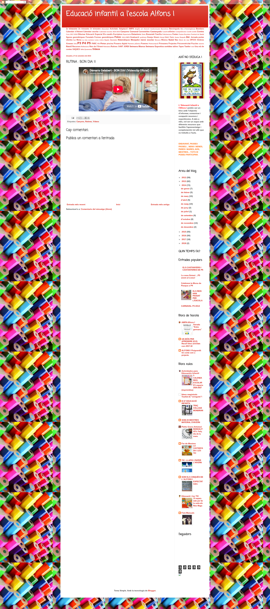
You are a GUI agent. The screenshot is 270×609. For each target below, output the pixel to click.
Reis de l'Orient (96, 47)
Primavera (163, 44)
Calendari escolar (91, 32)
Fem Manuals (188, 513)
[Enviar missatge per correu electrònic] (73, 118)
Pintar (103, 43)
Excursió (150, 34)
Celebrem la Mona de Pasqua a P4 (191, 284)
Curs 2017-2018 (71, 34)
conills (194, 31)
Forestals (90, 37)
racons (201, 43)
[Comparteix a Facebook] (85, 118)
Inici (118, 204)
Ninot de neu (184, 40)
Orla (75, 43)
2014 (184, 185)
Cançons (125, 31)
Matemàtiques (124, 40)
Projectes (172, 44)
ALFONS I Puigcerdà (191, 350)
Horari (162, 37)
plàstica (137, 43)
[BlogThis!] (80, 118)
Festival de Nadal (197, 34)
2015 (184, 232)
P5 (89, 43)
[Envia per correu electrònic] (77, 118)
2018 (184, 243)
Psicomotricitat (184, 44)
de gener (185, 188)
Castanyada (156, 31)
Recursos (76, 47)
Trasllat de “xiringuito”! (192, 397)
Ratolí (69, 46)
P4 (84, 43)
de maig (185, 204)
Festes (175, 34)
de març (185, 196)
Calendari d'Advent (74, 32)
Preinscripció (153, 43)
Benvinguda (174, 29)
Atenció (146, 29)
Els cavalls (108, 34)
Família (158, 34)
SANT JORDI (123, 47)
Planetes (131, 43)
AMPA (131, 29)
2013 (184, 181)
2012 (184, 177)
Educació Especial (94, 34)
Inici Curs (169, 37)
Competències (181, 31)
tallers (175, 47)
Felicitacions (167, 34)
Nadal (171, 40)
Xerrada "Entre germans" (197, 327)
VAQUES (76, 49)
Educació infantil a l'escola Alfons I (120, 14)
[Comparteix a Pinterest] (88, 118)
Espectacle (127, 34)
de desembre (187, 227)
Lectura (91, 40)
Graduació (134, 37)
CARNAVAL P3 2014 (190, 306)
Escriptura (117, 34)
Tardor (187, 46)
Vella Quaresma (86, 49)
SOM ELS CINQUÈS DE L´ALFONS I (192, 478)
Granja (150, 37)
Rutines (114, 47)
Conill (189, 31)
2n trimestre (83, 29)
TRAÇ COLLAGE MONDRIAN (198, 408)
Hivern (156, 37)
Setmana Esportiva (155, 46)
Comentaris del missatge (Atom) (96, 209)
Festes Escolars (185, 34)
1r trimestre (71, 29)
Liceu (97, 40)
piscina (110, 44)
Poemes (144, 44)
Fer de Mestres (189, 443)
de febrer (185, 192)
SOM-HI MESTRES (190, 420)
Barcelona (164, 29)
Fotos (117, 37)
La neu (84, 40)
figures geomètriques (75, 37)
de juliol (185, 211)
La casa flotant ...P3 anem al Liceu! (190, 276)
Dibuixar (81, 34)
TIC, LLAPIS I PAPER (191, 460)
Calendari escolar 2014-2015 (109, 31)
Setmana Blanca (137, 46)
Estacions (136, 34)
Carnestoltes (144, 32)
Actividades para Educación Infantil (190, 372)
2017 (184, 239)
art (142, 29)
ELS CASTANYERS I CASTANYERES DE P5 (193, 268)
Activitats (114, 29)
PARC (94, 44)
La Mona (77, 40)
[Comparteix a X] (83, 118)
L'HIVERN (197, 462)
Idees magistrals (189, 394)
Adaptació (123, 29)
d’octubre (186, 219)
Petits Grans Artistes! (192, 427)
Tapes (181, 47)
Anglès (137, 29)
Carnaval (134, 31)
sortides (168, 46)
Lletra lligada (104, 40)
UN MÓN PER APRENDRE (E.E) (189, 340)
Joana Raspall (180, 37)
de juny (185, 208)
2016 (184, 235)
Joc (188, 37)
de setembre (187, 215)
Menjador (135, 40)
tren (192, 46)
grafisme (143, 37)
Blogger (152, 590)
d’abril (184, 200)
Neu (176, 40)
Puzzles (194, 44)
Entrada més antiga (160, 204)
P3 (79, 43)
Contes (200, 31)
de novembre (187, 223)
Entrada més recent (76, 204)
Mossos (158, 40)
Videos (96, 49)
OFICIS (193, 40)
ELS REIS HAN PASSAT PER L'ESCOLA (197, 296)
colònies (171, 32)
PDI (98, 43)
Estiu (144, 34)
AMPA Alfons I (188, 322)
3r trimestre (95, 29)
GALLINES (126, 37)
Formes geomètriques (104, 37)
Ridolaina (106, 46)
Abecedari (105, 29)
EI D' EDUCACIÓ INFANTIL (189, 402)
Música (164, 40)
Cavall (164, 31)
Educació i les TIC (190, 496)
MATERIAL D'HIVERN (191, 422)
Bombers (200, 29)
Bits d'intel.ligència (188, 29)
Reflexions (85, 46)
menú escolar (147, 40)
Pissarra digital (120, 44)
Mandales (113, 40)
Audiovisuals (155, 29)
